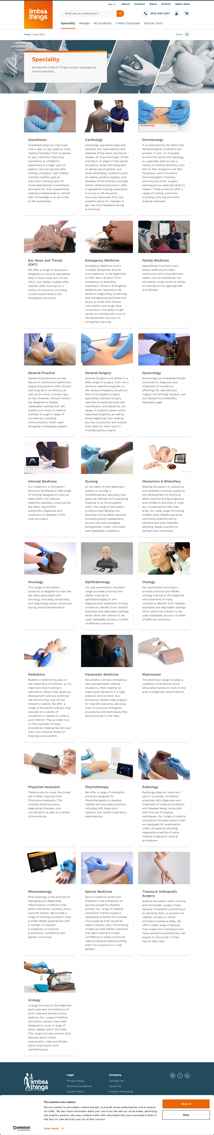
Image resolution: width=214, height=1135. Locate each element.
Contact (139, 4)
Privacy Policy (75, 1080)
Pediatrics (36, 674)
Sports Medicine (98, 892)
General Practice (41, 373)
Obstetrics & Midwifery (161, 481)
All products (103, 23)
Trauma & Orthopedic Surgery (159, 894)
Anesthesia (37, 140)
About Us (115, 1086)
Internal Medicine (42, 481)
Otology (148, 582)
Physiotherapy (97, 787)
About (126, 4)
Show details (51, 1128)
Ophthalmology (97, 582)
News (153, 4)
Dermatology (152, 140)
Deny (186, 1114)
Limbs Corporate (128, 23)
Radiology (150, 787)
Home (27, 34)
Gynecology (151, 373)
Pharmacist (151, 674)
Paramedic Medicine (102, 674)
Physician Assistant (44, 787)
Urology (34, 1000)
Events (166, 4)
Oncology (35, 582)
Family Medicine (155, 260)
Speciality (68, 23)
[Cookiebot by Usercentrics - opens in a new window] (21, 1128)
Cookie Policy (75, 1091)
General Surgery (98, 373)
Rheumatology (40, 892)
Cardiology (93, 140)
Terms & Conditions (79, 1086)
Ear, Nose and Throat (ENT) (45, 262)
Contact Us (116, 1080)
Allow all (186, 1103)
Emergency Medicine (102, 260)
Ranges (84, 23)
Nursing (91, 481)
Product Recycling (121, 1091)
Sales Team (182, 4)
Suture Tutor (153, 23)
